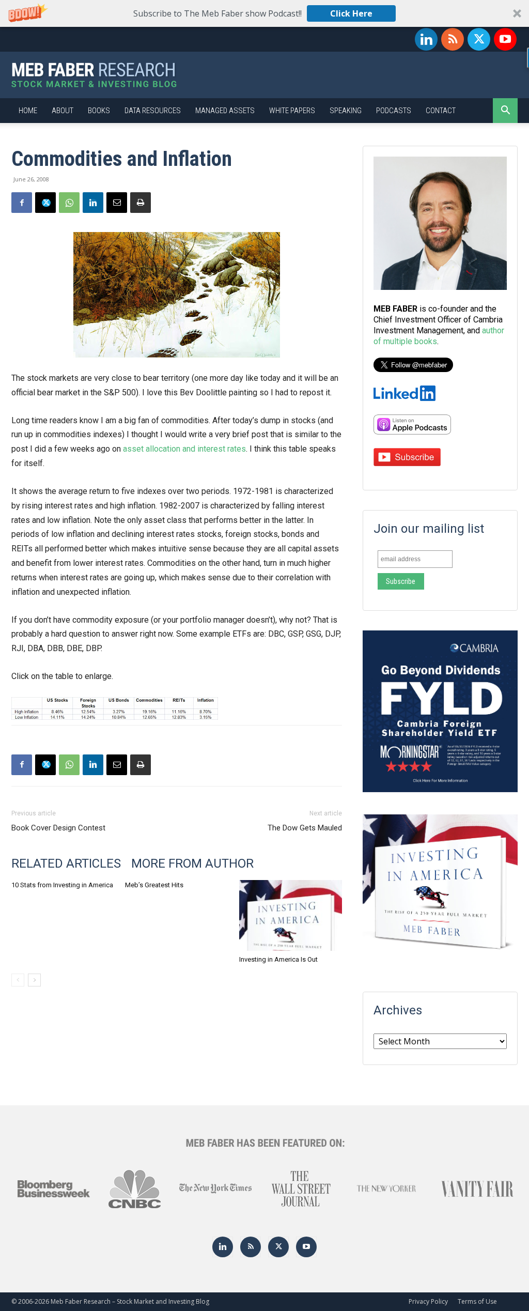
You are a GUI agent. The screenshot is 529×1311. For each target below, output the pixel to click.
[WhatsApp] (69, 202)
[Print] (140, 202)
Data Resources (153, 110)
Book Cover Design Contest (58, 827)
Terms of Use (477, 1301)
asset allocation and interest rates (184, 449)
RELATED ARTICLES (66, 863)
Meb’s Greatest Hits (154, 885)
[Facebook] (21, 202)
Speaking (346, 110)
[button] (264, 13)
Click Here (351, 13)
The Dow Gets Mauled (305, 827)
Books (99, 110)
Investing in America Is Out (278, 959)
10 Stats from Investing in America (62, 885)
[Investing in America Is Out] (290, 915)
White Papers (292, 110)
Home (28, 110)
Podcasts (393, 110)
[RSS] (452, 39)
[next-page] (34, 980)
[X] (478, 39)
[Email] (116, 202)
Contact (441, 110)
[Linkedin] (426, 39)
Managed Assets (225, 110)
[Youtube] (505, 39)
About (62, 110)
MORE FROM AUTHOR (192, 863)
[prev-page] (17, 980)
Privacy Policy (428, 1301)
